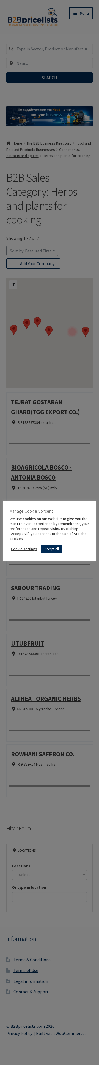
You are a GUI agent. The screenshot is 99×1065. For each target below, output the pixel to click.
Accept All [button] (52, 549)
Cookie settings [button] (24, 548)
